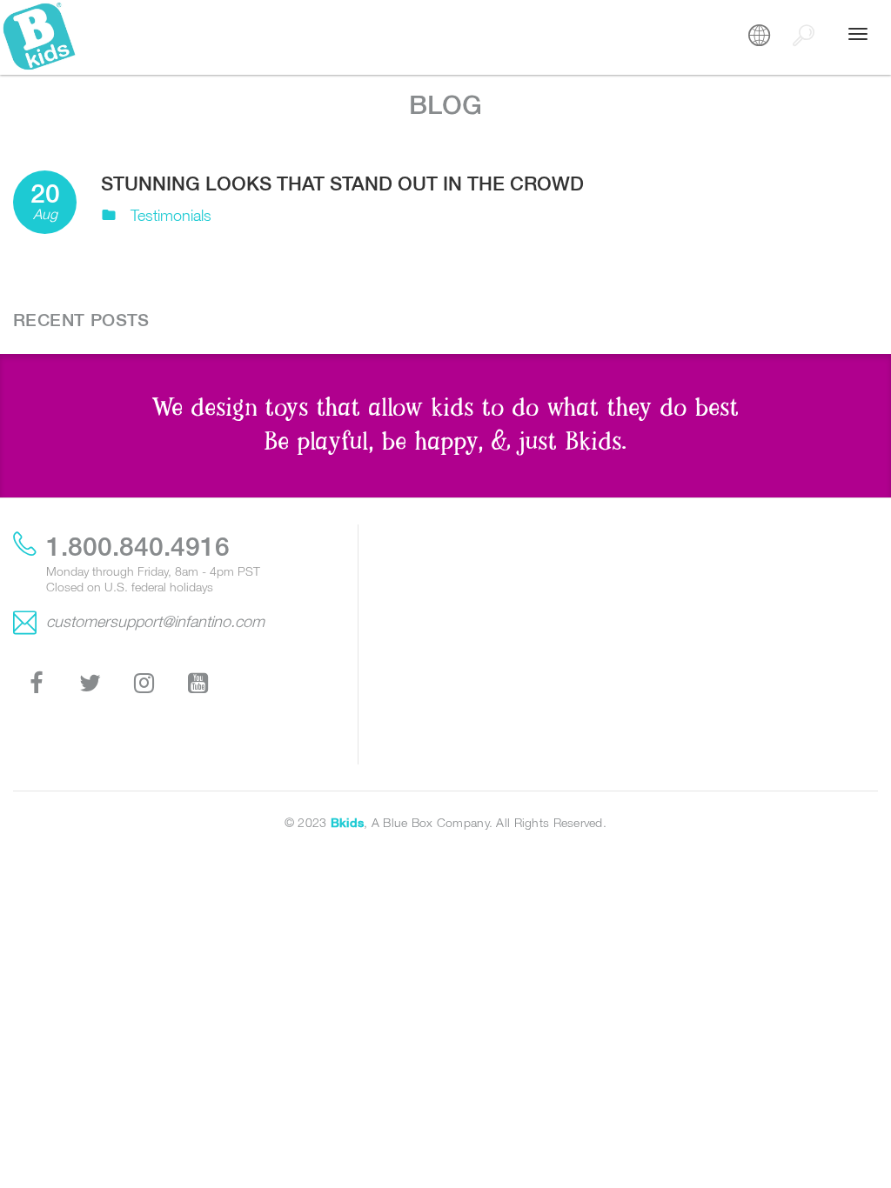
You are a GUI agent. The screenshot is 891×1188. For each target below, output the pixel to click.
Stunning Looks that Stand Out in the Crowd (342, 183)
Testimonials (171, 215)
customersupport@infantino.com (155, 621)
